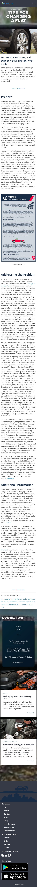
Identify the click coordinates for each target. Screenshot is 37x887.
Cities (6, 841)
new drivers (17, 599)
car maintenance (23, 604)
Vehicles (7, 844)
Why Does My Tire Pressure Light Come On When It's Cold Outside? (18, 650)
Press (6, 817)
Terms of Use (9, 827)
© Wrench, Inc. (18, 884)
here (8, 522)
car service (13, 602)
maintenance (11, 604)
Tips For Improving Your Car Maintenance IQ (18, 642)
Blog (5, 821)
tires (24, 9)
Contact (7, 814)
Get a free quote (18, 88)
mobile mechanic (29, 599)
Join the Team (9, 824)
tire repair (4, 602)
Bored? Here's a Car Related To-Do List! (18, 657)
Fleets (6, 848)
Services (7, 838)
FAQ (5, 807)
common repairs (24, 602)
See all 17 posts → (18, 662)
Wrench (4, 550)
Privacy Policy (9, 831)
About (6, 811)
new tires (10, 479)
